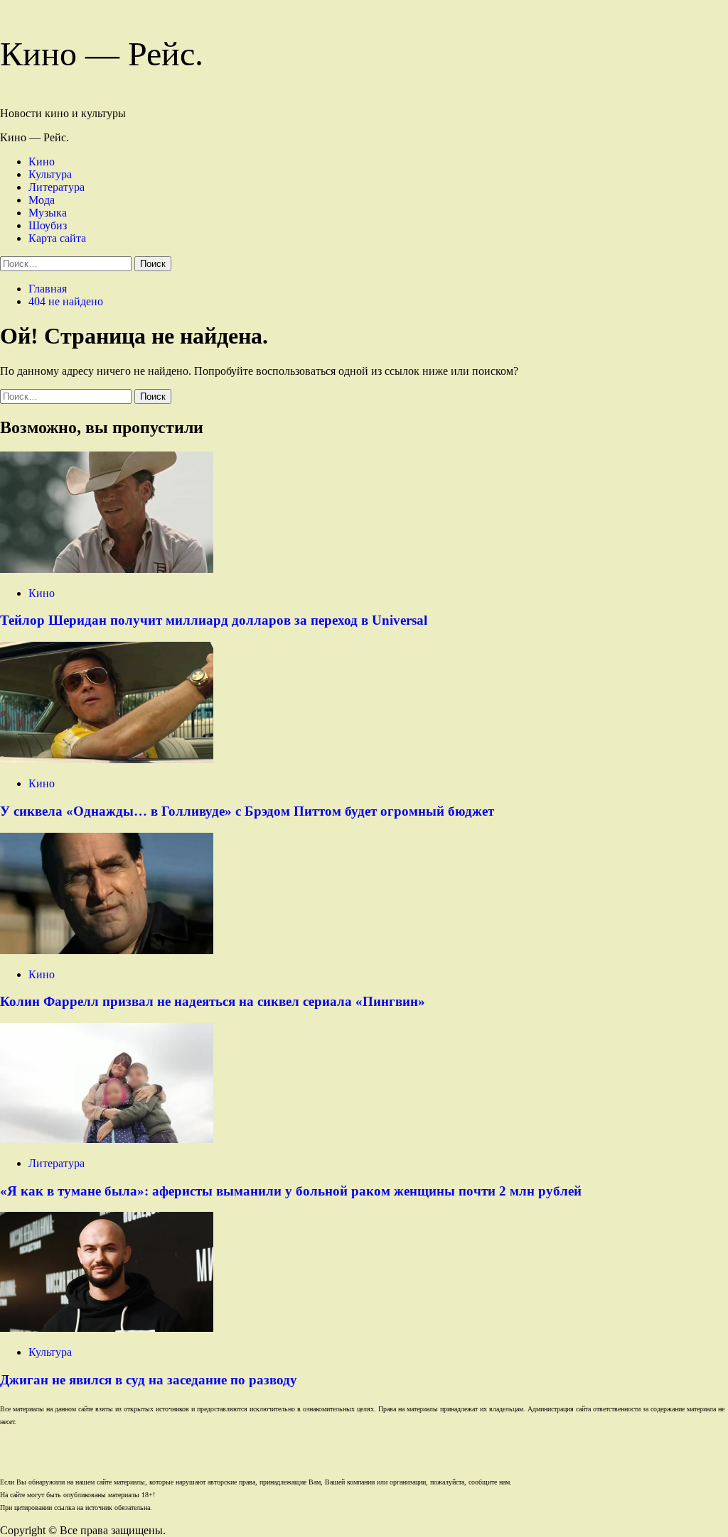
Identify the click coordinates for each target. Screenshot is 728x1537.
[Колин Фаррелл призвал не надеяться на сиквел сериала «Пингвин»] (106, 950)
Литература (56, 187)
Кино (41, 161)
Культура (50, 174)
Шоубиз (47, 225)
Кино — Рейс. (101, 53)
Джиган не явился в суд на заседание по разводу (148, 1379)
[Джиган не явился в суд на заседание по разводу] (106, 1328)
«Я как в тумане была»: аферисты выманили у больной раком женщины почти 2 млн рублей (291, 1190)
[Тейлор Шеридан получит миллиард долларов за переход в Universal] (106, 569)
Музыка (47, 213)
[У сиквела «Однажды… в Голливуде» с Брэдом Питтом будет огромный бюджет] (106, 759)
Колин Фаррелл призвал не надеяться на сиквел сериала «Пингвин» (212, 1001)
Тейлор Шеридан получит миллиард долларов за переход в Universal (213, 620)
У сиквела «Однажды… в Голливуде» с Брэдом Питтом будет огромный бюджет (247, 811)
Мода (41, 200)
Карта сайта (57, 238)
